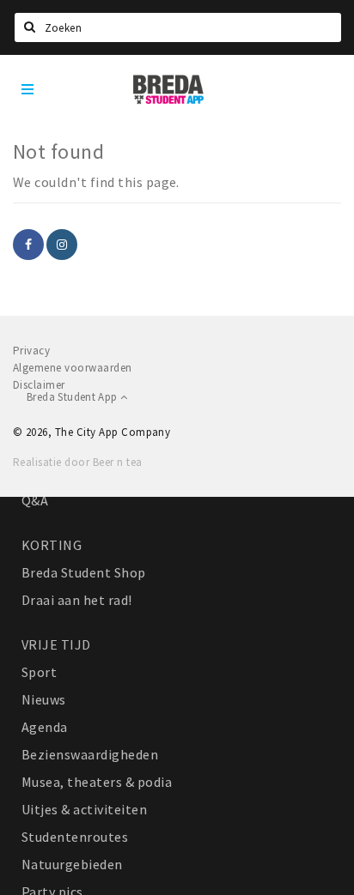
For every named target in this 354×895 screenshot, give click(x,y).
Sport (39, 671)
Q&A (34, 500)
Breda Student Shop (83, 572)
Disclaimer (39, 385)
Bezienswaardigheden (89, 754)
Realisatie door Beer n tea (77, 462)
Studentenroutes (74, 836)
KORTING (51, 544)
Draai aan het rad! (76, 599)
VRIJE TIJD (56, 644)
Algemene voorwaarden (72, 367)
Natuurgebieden (72, 864)
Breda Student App (73, 397)
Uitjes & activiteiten (84, 809)
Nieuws (43, 699)
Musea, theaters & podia (96, 781)
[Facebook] (28, 244)
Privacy (31, 350)
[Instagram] (61, 244)
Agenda (44, 726)
